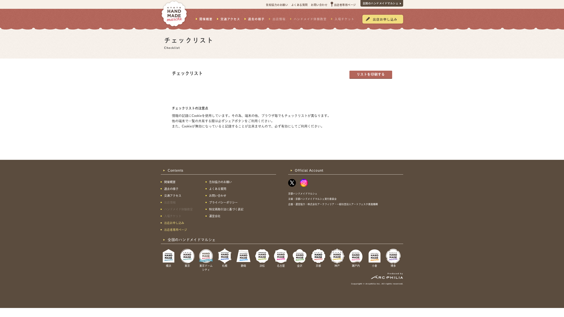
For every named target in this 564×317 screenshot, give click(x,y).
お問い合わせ (319, 5)
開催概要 (206, 19)
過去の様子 (256, 19)
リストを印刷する (371, 74)
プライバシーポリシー (223, 202)
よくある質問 (299, 5)
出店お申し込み (385, 19)
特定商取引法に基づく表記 (226, 209)
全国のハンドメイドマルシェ (381, 3)
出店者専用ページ (345, 5)
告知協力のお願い (277, 5)
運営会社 (215, 216)
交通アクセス (230, 19)
